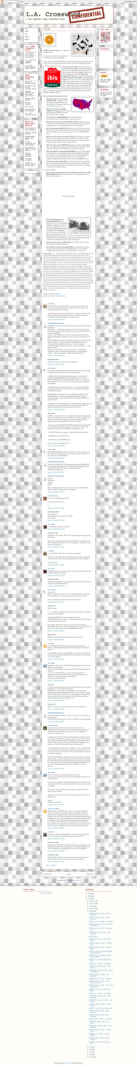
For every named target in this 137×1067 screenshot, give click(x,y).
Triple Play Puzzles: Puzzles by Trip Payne (30, 164)
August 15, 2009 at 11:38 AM (56, 547)
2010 (89, 896)
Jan (49, 832)
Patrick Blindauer (28, 103)
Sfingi (49, 663)
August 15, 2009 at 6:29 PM (56, 680)
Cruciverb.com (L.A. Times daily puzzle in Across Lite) (30, 55)
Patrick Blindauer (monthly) (28, 155)
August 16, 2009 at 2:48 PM (56, 861)
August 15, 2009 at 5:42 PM (56, 659)
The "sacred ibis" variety (74, 79)
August (91, 911)
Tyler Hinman (29, 106)
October (91, 906)
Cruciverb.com (80, 165)
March (91, 1057)
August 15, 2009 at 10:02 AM (56, 319)
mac (49, 551)
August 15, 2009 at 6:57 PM (56, 709)
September (92, 908)
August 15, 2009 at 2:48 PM (56, 631)
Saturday (63, 296)
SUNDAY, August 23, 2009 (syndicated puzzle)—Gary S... (100, 956)
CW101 (27, 37)
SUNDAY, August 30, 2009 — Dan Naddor (101, 921)
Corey (49, 524)
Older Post (90, 874)
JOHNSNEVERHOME (54, 323)
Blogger (81, 1063)
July (90, 1047)
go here (74, 157)
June (90, 1049)
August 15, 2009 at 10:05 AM (56, 355)
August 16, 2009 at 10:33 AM (56, 838)
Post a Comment (50, 865)
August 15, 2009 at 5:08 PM (56, 639)
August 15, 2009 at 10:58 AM (56, 529)
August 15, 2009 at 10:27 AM (56, 492)
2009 (89, 899)
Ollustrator (68, 1063)
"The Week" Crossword (28, 159)
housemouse (52, 808)
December (92, 901)
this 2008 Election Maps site (54, 106)
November (92, 903)
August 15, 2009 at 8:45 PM (56, 805)
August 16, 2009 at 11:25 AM (56, 851)
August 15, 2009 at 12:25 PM (56, 575)
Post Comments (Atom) (72, 880)
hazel (49, 303)
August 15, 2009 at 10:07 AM (56, 364)
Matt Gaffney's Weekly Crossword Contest (30, 149)
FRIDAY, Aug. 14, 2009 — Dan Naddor (100, 993)
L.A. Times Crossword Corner (30, 114)
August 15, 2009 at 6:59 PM (56, 721)
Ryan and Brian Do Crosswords (30, 110)
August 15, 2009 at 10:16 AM (56, 458)
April (90, 1054)
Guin (49, 568)
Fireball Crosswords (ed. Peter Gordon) (30, 143)
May (90, 1052)
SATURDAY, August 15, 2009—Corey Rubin (61, 33)
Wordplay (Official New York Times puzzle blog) (29, 94)
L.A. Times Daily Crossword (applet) (30, 61)
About (27, 31)
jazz (49, 643)
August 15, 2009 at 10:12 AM (56, 446)
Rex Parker (51, 496)
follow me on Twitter (45, 893)
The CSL (58, 223)
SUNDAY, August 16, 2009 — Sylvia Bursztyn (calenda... (99, 981)
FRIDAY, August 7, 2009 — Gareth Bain (100, 1019)
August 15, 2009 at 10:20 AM (56, 472)
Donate (27, 39)
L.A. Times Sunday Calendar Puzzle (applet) (30, 67)
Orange (58, 296)
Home (69, 874)
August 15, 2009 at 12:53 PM (56, 586)
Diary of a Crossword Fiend (30, 82)
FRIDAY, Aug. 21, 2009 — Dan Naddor (100, 963)
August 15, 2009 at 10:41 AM (56, 508)
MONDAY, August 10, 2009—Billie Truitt (100, 1008)
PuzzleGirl (51, 725)
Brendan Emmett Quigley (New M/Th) (30, 138)
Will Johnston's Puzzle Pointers (30, 129)
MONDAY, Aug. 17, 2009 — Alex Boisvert (101, 978)
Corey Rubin (51, 296)
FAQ (26, 34)
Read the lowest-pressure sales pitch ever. (106, 81)
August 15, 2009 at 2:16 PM (56, 602)
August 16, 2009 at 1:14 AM (56, 828)
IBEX (88, 70)
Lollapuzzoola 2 (93, 936)
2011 (89, 893)
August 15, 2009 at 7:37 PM (56, 768)
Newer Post (47, 874)
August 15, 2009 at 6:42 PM (56, 700)
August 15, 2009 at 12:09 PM (56, 565)
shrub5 (50, 368)
